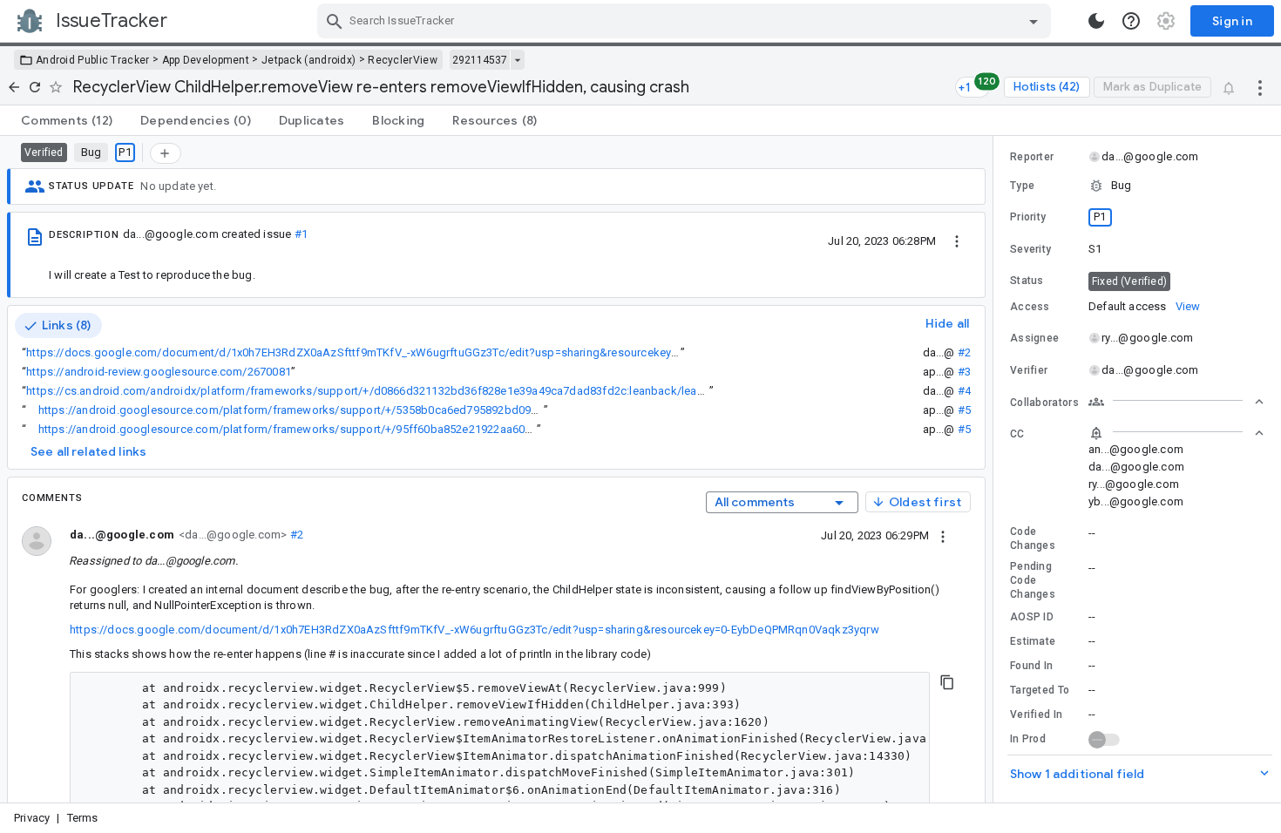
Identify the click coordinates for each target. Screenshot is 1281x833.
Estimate (1032, 641)
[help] (1131, 20)
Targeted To (1039, 690)
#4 (964, 390)
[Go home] (13, 87)
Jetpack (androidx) (308, 60)
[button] (1137, 185)
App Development (206, 60)
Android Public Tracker (93, 60)
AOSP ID (1032, 617)
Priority (1028, 217)
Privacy (32, 817)
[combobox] (686, 20)
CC (1017, 434)
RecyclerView (402, 60)
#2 (964, 352)
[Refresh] (34, 87)
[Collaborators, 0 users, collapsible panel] (1176, 402)
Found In (1031, 666)
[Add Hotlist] (165, 153)
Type (1022, 185)
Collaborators (1044, 402)
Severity (1030, 249)
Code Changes (1032, 538)
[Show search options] (1033, 20)
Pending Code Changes (1032, 580)
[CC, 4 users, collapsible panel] (1176, 433)
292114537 (479, 60)
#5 (964, 409)
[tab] (66, 120)
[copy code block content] (947, 682)
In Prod (1028, 739)
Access (1030, 307)
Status (1027, 280)
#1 (301, 233)
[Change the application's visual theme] (1096, 20)
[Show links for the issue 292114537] (517, 60)
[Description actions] (957, 240)
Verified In (1036, 714)
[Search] (334, 20)
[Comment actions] (943, 535)
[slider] (996, 469)
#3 (964, 371)
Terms (82, 817)
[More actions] (1260, 87)
